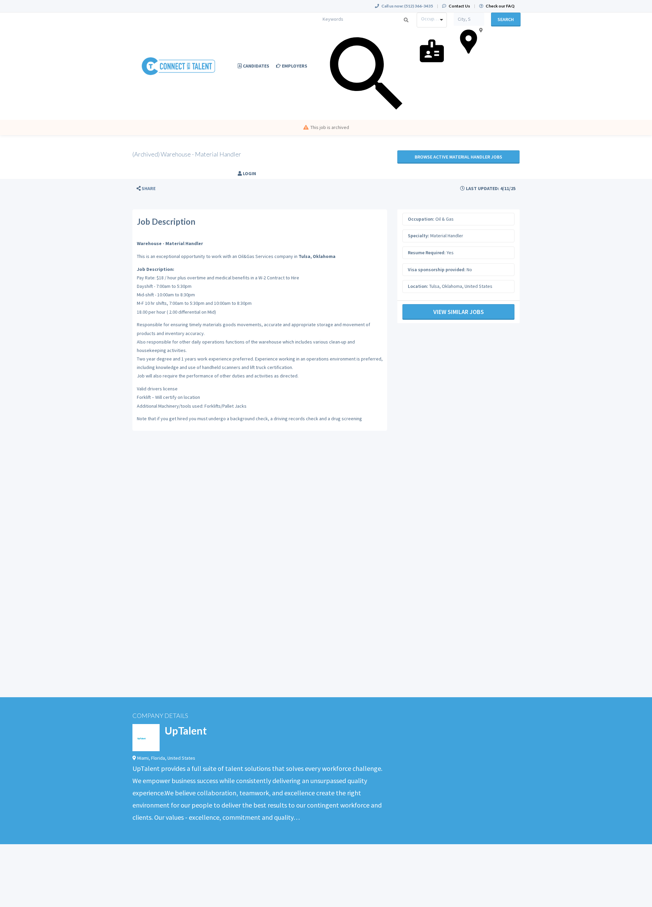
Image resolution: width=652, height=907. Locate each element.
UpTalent (186, 730)
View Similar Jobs (458, 312)
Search (505, 19)
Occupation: (421, 219)
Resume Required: (427, 252)
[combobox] (432, 20)
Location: (418, 286)
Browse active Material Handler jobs (458, 157)
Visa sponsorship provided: (437, 269)
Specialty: (418, 236)
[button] (146, 188)
